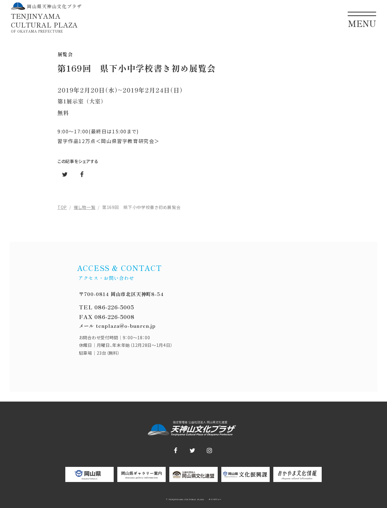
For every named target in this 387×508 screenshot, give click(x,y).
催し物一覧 (85, 207)
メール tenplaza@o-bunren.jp (117, 325)
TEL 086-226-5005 (106, 307)
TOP (62, 207)
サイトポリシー (214, 499)
